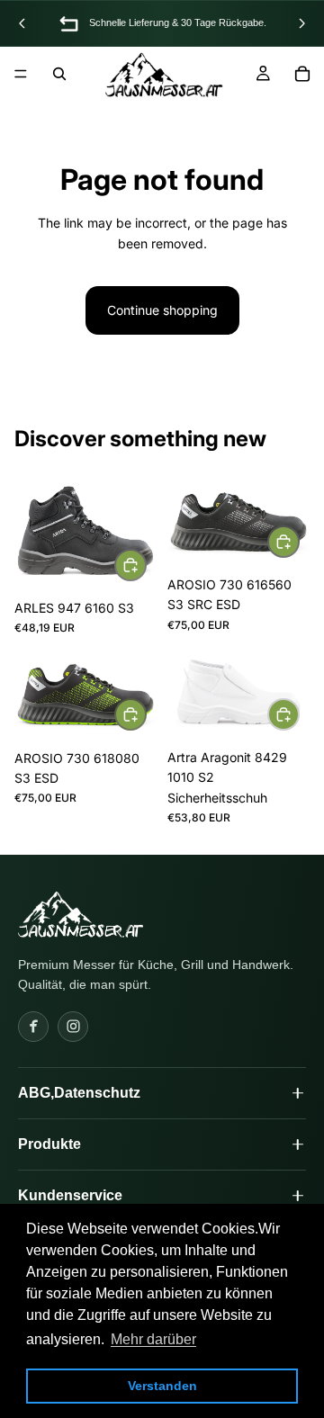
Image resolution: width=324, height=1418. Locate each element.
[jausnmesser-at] (80, 914)
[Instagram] (73, 1026)
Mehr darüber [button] (153, 1339)
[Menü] (20, 73)
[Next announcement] (301, 23)
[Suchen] (59, 74)
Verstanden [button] (162, 1385)
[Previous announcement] (22, 23)
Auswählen (146, 564)
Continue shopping (162, 310)
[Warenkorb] (302, 74)
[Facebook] (33, 1026)
